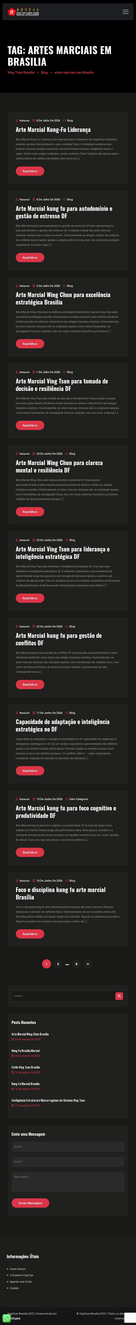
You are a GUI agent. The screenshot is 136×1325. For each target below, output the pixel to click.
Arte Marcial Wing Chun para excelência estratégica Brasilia (63, 298)
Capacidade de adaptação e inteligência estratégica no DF (63, 725)
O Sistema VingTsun (21, 1275)
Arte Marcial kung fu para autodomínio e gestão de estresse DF (64, 212)
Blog (70, 120)
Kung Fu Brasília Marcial (25, 1050)
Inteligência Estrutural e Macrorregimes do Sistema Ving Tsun (48, 1100)
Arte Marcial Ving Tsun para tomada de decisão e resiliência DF (62, 384)
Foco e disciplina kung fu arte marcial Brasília (61, 893)
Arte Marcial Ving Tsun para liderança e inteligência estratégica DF (63, 552)
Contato (14, 1288)
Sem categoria (78, 799)
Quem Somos (18, 1269)
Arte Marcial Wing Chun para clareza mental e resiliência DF (59, 466)
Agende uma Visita (21, 1281)
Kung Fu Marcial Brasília (25, 1084)
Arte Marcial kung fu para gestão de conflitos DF (59, 639)
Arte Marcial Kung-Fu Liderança (53, 129)
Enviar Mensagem (30, 1203)
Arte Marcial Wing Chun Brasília (30, 1034)
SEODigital (13, 1318)
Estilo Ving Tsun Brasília (26, 1067)
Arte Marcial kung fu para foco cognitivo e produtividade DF (66, 811)
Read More (30, 171)
